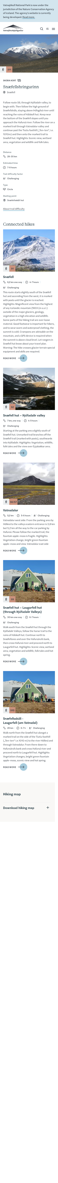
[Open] (53, 28)
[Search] (41, 28)
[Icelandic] (47, 29)
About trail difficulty (14, 208)
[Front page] (13, 28)
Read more (9, 358)
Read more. (28, 17)
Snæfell (11, 92)
